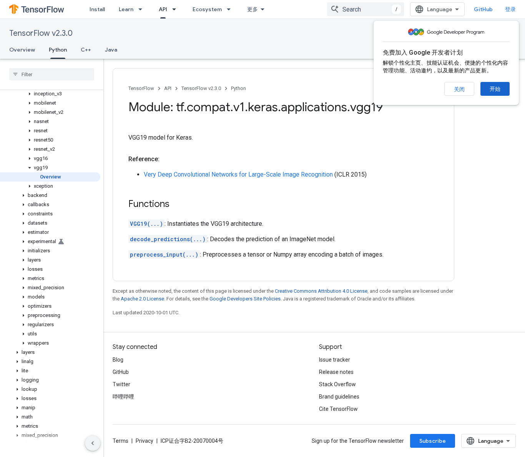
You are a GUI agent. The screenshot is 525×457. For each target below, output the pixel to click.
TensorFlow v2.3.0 (41, 33)
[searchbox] (51, 74)
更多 (252, 9)
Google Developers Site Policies (245, 299)
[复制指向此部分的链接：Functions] (177, 204)
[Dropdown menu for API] (176, 9)
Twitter (121, 384)
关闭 (459, 89)
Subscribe (432, 440)
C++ (86, 49)
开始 (495, 88)
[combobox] (365, 9)
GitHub (483, 9)
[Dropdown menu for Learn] (142, 9)
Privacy (144, 441)
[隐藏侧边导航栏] (92, 443)
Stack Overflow (337, 384)
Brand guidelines (339, 397)
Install (97, 9)
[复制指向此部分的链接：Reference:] (167, 159)
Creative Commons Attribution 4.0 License (321, 291)
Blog (118, 360)
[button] (50, 93)
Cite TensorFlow (338, 409)
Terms (120, 441)
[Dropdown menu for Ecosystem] (231, 9)
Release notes (336, 372)
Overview (22, 49)
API (163, 9)
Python (58, 49)
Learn (126, 9)
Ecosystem (207, 9)
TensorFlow (141, 88)
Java (111, 49)
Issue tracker (334, 360)
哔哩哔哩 (123, 397)
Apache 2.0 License (142, 299)
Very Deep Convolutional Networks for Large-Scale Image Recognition (238, 174)
